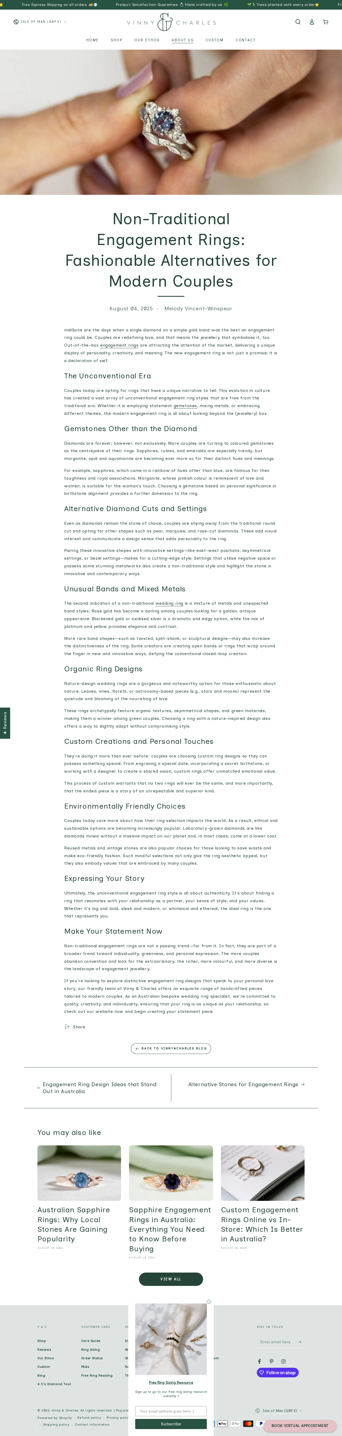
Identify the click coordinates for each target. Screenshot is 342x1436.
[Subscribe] (301, 1342)
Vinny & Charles (65, 1410)
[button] (298, 22)
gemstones (185, 405)
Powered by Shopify (54, 1418)
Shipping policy (56, 1424)
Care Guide (90, 1341)
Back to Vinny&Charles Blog (174, 1048)
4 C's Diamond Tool (54, 1384)
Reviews (44, 1349)
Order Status (92, 1358)
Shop (41, 1341)
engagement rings (119, 345)
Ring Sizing (90, 1349)
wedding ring (169, 603)
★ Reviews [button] (4, 723)
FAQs (85, 1367)
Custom (43, 1367)
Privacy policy (118, 1417)
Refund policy (89, 1417)
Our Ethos (45, 1358)
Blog (41, 1375)
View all (171, 1279)
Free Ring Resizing (97, 1375)
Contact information (92, 1424)
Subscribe (171, 1423)
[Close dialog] (209, 1301)
